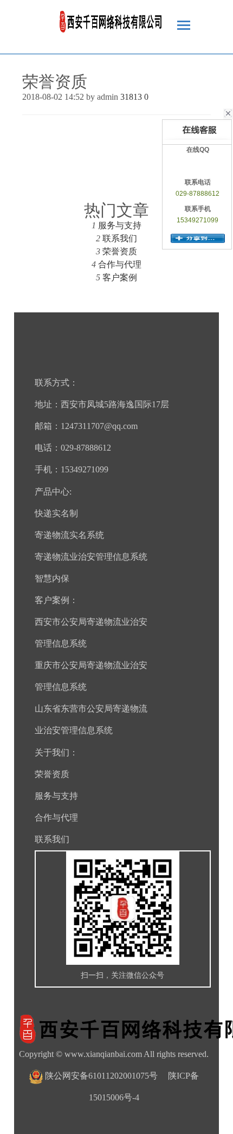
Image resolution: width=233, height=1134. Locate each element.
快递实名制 (56, 513)
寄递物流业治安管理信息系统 (91, 556)
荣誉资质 (119, 251)
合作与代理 (119, 264)
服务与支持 (119, 225)
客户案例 (119, 277)
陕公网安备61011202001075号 (101, 1075)
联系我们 (119, 238)
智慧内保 (52, 578)
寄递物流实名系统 (69, 535)
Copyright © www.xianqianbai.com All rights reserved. (114, 1054)
